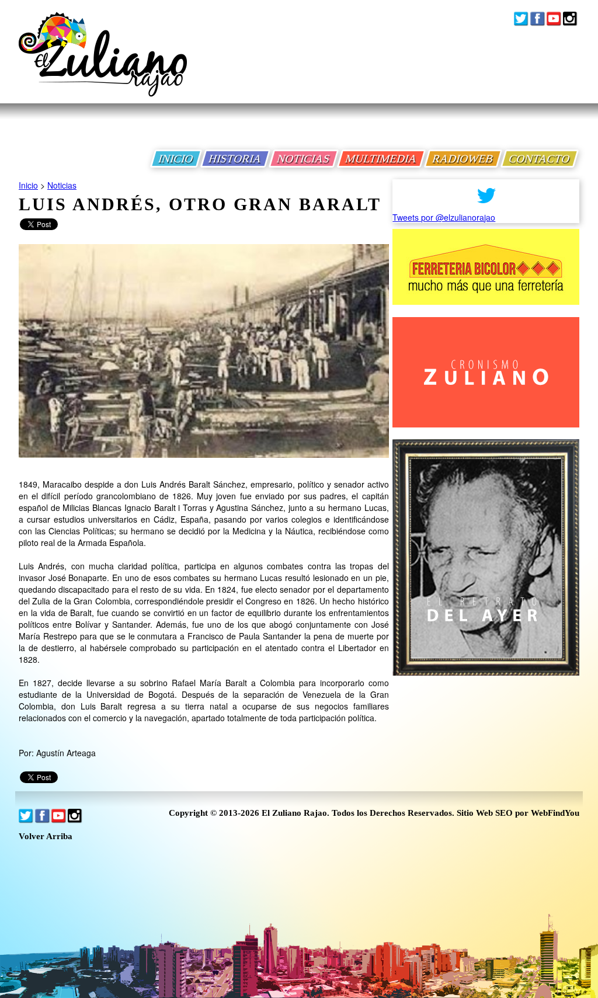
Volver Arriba (45, 836)
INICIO (176, 158)
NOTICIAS (304, 158)
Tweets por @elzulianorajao (443, 217)
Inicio (28, 185)
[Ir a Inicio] (103, 63)
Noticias (62, 185)
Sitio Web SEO (485, 813)
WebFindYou (555, 813)
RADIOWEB (463, 158)
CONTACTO (539, 158)
